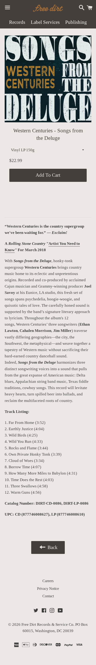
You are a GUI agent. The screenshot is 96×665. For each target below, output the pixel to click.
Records (17, 22)
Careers (48, 581)
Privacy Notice (48, 589)
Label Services (45, 22)
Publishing (76, 22)
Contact (48, 596)
